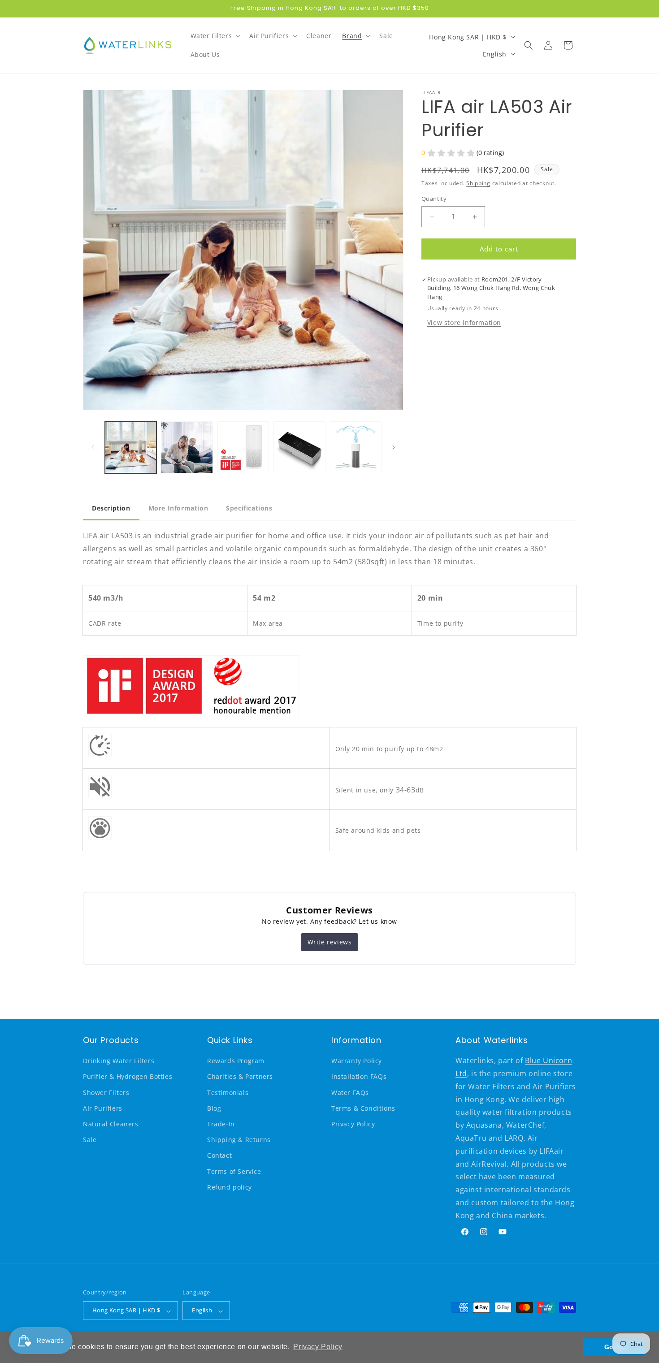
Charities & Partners (240, 1077)
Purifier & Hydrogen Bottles (127, 1077)
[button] (214, 35)
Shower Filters (106, 1092)
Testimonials (227, 1092)
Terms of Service (234, 1171)
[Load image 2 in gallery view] (186, 447)
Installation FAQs (358, 1077)
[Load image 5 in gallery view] (356, 447)
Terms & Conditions (363, 1108)
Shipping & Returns (239, 1140)
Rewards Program (235, 1061)
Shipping (478, 183)
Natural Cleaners (111, 1124)
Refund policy (229, 1187)
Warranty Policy (356, 1061)
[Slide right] (393, 447)
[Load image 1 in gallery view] (130, 447)
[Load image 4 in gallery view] (299, 447)
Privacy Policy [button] (317, 1346)
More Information (178, 508)
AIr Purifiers (102, 1108)
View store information (464, 322)
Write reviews (330, 942)
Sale (89, 1140)
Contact (219, 1155)
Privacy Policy (353, 1124)
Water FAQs (350, 1092)
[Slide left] (93, 447)
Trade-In (221, 1124)
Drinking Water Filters (118, 1061)
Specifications (249, 508)
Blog (214, 1108)
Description (111, 508)
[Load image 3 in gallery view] (243, 447)
